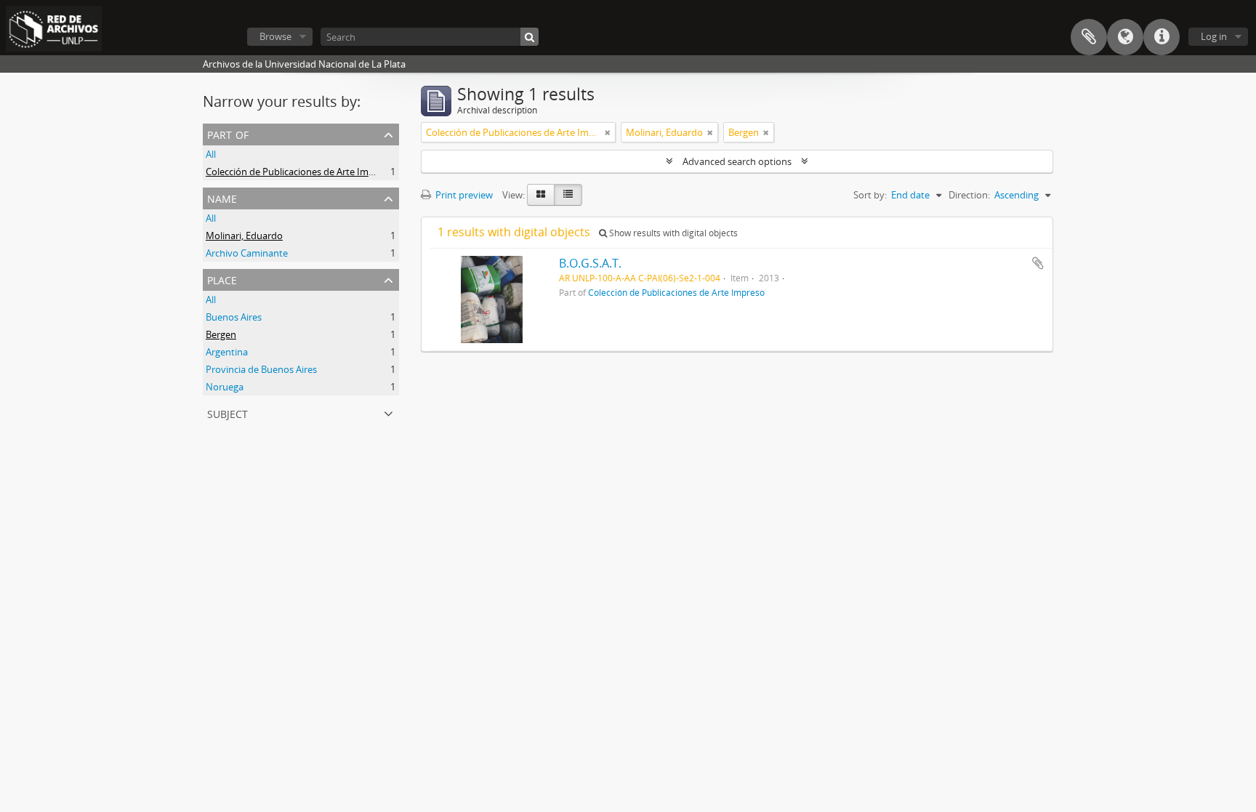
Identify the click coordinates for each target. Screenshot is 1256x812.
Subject (227, 412)
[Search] (529, 37)
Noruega (224, 386)
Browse (275, 36)
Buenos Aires (234, 316)
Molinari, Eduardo (244, 235)
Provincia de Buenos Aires (261, 369)
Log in (1214, 36)
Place (222, 279)
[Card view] (541, 195)
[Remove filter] (608, 132)
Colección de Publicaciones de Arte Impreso (299, 171)
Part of (228, 133)
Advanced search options (737, 161)
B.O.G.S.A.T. (590, 263)
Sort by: (870, 194)
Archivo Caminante (247, 253)
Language (1125, 37)
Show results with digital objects (672, 233)
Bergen (221, 334)
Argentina (227, 351)
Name (222, 197)
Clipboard (1089, 37)
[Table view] (568, 195)
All (211, 154)
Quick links (1161, 37)
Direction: (969, 194)
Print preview (463, 194)
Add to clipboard (1038, 263)
